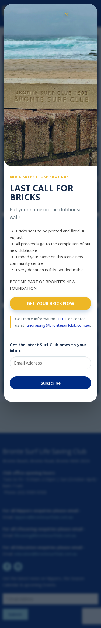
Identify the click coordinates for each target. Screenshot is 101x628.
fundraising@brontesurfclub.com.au (57, 325)
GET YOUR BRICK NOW (50, 303)
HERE (61, 318)
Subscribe (51, 383)
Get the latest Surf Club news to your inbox (48, 347)
